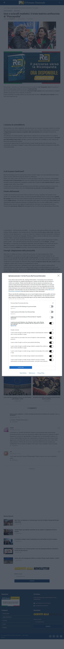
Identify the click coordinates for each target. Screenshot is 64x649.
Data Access (32, 373)
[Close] (59, 276)
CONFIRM (21, 367)
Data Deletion (23, 373)
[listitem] (32, 303)
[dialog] (32, 324)
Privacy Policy (40, 373)
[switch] (51, 306)
